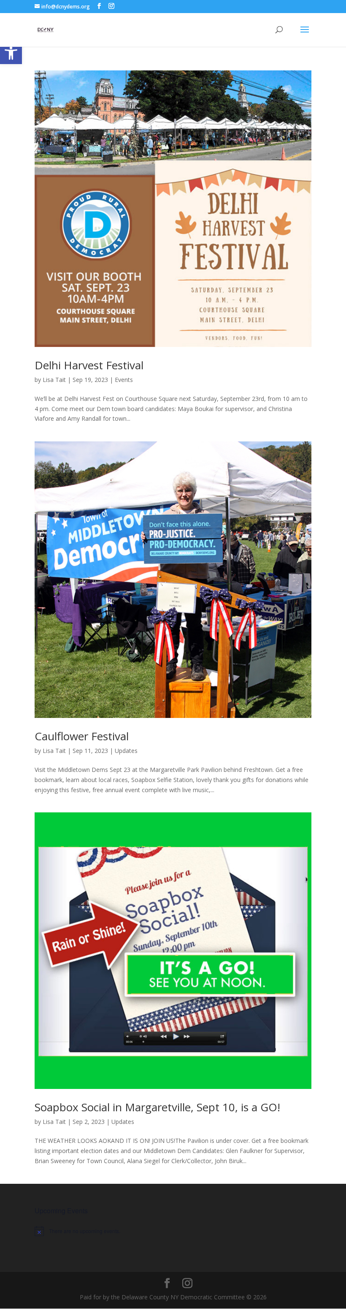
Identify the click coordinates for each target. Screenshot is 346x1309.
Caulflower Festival (82, 736)
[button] (11, 53)
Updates (126, 751)
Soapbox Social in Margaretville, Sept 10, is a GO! (157, 1107)
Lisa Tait (54, 380)
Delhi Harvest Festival (89, 365)
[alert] (173, 1231)
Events (124, 380)
